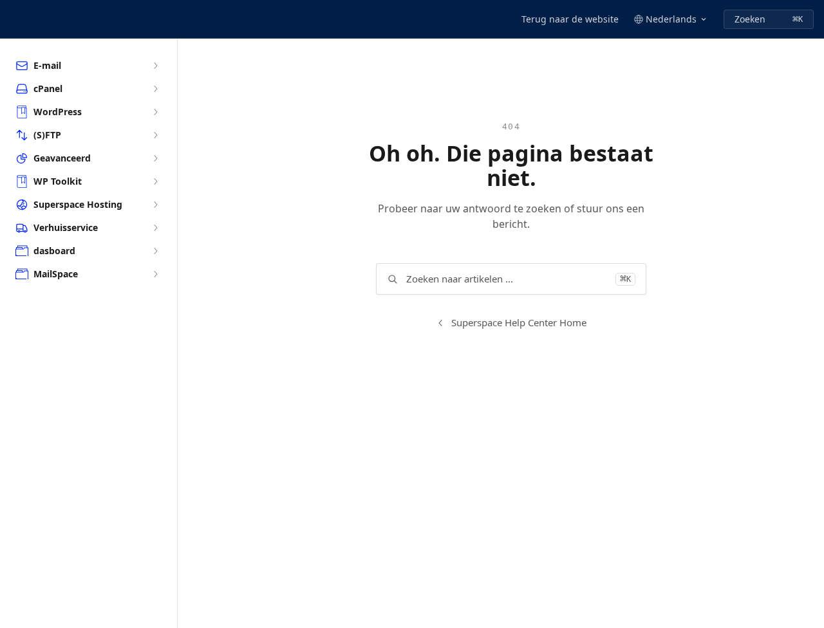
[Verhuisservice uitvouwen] (155, 228)
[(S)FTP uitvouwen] (155, 135)
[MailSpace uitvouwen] (155, 274)
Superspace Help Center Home (518, 322)
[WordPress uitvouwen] (155, 112)
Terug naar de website (570, 19)
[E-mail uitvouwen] (155, 66)
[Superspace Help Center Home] (12, 19)
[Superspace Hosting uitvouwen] (155, 205)
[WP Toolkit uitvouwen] (155, 181)
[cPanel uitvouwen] (155, 89)
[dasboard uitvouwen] (155, 251)
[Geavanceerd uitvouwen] (155, 158)
